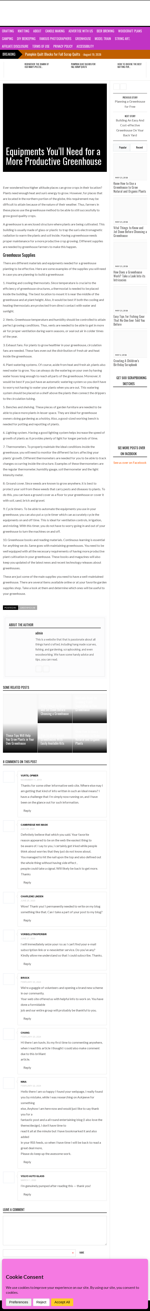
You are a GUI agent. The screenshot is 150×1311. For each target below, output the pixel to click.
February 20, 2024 (31, 981)
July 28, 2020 (28, 828)
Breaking (9, 54)
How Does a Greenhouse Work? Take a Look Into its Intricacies (129, 276)
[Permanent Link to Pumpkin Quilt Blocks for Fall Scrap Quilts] (60, 69)
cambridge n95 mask (34, 824)
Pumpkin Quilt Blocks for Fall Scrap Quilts (83, 65)
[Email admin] (46, 669)
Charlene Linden (32, 896)
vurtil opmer (29, 775)
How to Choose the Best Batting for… (130, 65)
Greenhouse (28, 607)
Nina (24, 1081)
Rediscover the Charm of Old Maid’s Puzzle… (37, 65)
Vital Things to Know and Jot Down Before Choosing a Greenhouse (130, 231)
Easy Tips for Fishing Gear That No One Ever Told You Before (129, 320)
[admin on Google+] (38, 669)
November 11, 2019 (31, 779)
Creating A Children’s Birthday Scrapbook (126, 362)
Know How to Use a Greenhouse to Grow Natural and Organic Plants (129, 187)
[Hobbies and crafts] (22, 13)
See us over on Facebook (129, 462)
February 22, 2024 (31, 1085)
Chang (25, 1032)
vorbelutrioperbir (34, 934)
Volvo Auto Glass (32, 1176)
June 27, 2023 (28, 938)
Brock (25, 977)
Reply (27, 810)
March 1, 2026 (28, 1180)
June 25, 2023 (28, 900)
